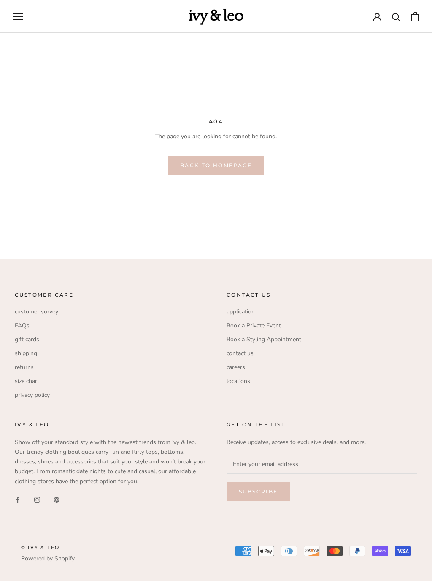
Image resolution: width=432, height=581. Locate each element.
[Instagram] (37, 499)
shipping (26, 353)
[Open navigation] (18, 16)
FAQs (22, 325)
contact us (240, 353)
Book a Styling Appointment (264, 339)
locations (238, 381)
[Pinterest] (56, 499)
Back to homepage (216, 165)
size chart (27, 381)
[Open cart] (415, 16)
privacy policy (32, 395)
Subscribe (258, 491)
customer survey (36, 312)
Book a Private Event (254, 325)
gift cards (27, 339)
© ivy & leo (40, 547)
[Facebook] (18, 499)
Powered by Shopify (48, 558)
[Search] (396, 16)
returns (24, 367)
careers (236, 367)
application (241, 312)
